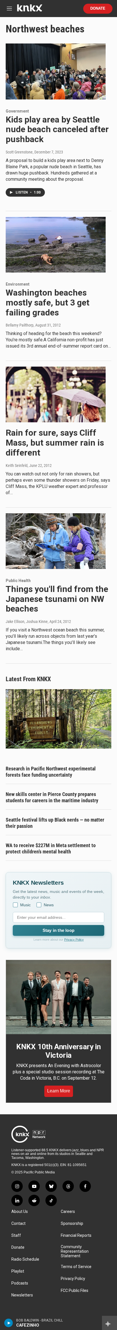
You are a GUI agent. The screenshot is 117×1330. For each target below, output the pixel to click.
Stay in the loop (58, 930)
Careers (68, 1212)
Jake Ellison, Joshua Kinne (27, 621)
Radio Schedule (25, 1259)
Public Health (18, 580)
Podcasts (19, 1283)
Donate (97, 9)
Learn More (58, 1090)
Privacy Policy (74, 939)
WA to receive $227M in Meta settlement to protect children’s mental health (51, 848)
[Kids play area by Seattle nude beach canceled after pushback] (56, 71)
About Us (19, 1212)
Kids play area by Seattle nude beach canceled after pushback (57, 129)
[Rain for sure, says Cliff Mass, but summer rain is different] (56, 394)
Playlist (17, 1271)
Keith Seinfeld (17, 465)
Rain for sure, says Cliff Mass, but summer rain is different (55, 443)
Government (17, 111)
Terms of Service (76, 1267)
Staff (16, 1235)
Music (25, 905)
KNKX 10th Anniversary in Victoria (58, 1050)
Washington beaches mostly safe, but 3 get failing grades (47, 302)
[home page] (29, 10)
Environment (18, 284)
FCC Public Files (74, 1291)
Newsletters (22, 1295)
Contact (18, 1223)
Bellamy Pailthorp (20, 325)
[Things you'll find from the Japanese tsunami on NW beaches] (56, 541)
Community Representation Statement (75, 1251)
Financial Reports (76, 1235)
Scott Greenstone (19, 152)
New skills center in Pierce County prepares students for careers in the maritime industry (52, 797)
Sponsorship (72, 1223)
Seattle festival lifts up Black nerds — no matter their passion (55, 823)
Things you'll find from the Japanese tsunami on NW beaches (57, 599)
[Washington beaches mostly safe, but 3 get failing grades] (56, 245)
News (49, 905)
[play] (8, 1323)
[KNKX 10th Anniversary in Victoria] (58, 997)
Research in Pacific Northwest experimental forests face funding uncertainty (51, 772)
